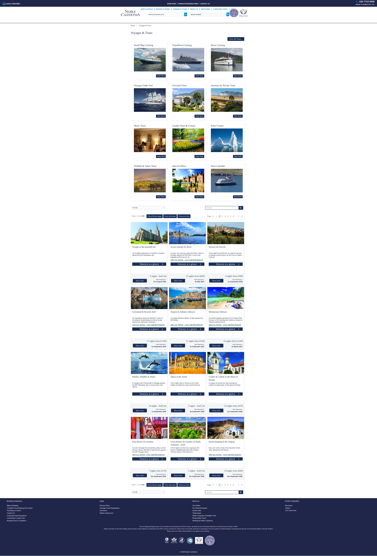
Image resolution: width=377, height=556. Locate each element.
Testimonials (196, 513)
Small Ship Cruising (143, 45)
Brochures (205, 9)
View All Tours (235, 39)
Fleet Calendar (218, 166)
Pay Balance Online (14, 510)
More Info (140, 281)
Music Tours (140, 126)
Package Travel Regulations (109, 508)
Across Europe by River (181, 247)
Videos (287, 508)
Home (133, 26)
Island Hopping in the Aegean (222, 441)
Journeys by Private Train (223, 85)
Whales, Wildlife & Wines (143, 376)
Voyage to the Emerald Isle (144, 247)
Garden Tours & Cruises (183, 126)
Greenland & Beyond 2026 (144, 312)
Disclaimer (103, 510)
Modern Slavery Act (106, 513)
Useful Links (196, 510)
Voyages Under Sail (143, 85)
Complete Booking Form (188, 4)
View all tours (170, 216)
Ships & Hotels (147, 9)
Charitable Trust (220, 9)
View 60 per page (155, 216)
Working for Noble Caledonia (202, 521)
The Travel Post (290, 510)
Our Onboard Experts (199, 508)
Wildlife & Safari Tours (145, 166)
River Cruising (218, 45)
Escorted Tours (179, 85)
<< (213, 216)
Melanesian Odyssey (218, 312)
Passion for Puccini (217, 247)
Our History (196, 505)
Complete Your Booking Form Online (20, 508)
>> (242, 216)
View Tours (161, 76)
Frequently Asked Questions (17, 516)
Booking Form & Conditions (16, 521)
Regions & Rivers (163, 9)
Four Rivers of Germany (143, 441)
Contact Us (205, 4)
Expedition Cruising (182, 45)
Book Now (171, 4)
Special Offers (179, 166)
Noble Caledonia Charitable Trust (204, 516)
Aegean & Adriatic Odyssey (183, 312)
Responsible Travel (199, 518)
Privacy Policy (105, 505)
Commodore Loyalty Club (16, 518)
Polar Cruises (217, 126)
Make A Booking (12, 505)
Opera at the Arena (179, 376)
